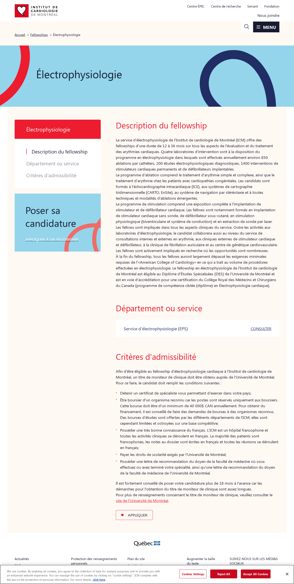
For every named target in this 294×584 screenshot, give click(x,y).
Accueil (20, 34)
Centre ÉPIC (195, 6)
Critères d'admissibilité (51, 175)
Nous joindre (268, 15)
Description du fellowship (60, 151)
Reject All (223, 574)
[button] (246, 27)
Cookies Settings (193, 574)
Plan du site (136, 558)
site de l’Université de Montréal (142, 500)
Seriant (252, 6)
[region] (147, 574)
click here (99, 579)
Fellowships (39, 34)
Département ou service (52, 163)
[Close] (287, 574)
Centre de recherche (226, 6)
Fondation (271, 6)
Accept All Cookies (255, 574)
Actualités (22, 558)
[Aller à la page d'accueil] (36, 10)
